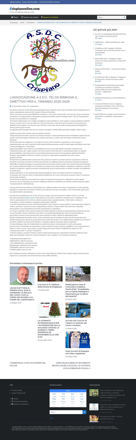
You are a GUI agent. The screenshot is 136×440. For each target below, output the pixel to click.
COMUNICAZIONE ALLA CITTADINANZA (110, 98)
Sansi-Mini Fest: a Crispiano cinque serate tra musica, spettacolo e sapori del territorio (110, 61)
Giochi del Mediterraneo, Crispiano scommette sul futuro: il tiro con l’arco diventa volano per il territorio (109, 106)
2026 (68, 391)
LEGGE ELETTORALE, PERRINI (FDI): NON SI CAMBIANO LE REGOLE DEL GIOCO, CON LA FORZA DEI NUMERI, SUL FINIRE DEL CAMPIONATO (22, 294)
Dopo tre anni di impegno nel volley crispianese (77, 352)
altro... (52, 418)
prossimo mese (29, 198)
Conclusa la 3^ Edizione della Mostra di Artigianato (50, 285)
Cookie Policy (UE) (18, 393)
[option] (51, 2)
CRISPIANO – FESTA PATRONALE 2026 (109, 42)
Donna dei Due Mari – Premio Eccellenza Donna (41, 2)
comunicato (34, 106)
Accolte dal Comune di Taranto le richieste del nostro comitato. (76, 323)
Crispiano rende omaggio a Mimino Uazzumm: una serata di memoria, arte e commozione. (110, 50)
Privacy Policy (16, 390)
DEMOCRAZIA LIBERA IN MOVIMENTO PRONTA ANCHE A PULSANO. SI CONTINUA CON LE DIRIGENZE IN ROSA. (71, 365)
